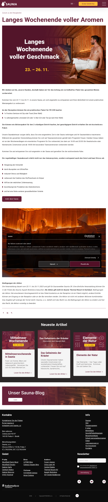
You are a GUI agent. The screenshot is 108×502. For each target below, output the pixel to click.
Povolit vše (85, 264)
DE (72, 4)
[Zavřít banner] (99, 236)
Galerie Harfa (7, 467)
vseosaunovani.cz (92, 443)
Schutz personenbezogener (95, 438)
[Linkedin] (7, 313)
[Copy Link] (12, 313)
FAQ (86, 423)
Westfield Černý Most (10, 462)
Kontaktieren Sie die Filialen (12, 421)
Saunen (88, 421)
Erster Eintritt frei (88, 4)
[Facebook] (3, 313)
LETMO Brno (28, 462)
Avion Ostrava (29, 475)
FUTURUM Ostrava (30, 473)
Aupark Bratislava (50, 472)
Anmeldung (89, 431)
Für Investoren (90, 446)
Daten (87, 441)
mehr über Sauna (11, 199)
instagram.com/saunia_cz (11, 426)
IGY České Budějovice (52, 475)
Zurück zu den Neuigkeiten (12, 13)
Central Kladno (49, 467)
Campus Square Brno (31, 465)
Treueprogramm (91, 426)
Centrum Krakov (8, 470)
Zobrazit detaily (90, 258)
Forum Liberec (49, 462)
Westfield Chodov (8, 465)
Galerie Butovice (8, 472)
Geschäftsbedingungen (94, 433)
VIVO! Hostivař (7, 475)
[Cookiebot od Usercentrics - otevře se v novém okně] (85, 236)
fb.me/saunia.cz (8, 423)
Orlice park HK (49, 465)
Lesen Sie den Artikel (22, 373)
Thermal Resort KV (51, 470)
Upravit (52, 264)
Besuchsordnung (91, 436)
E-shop (88, 428)
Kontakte (88, 448)
